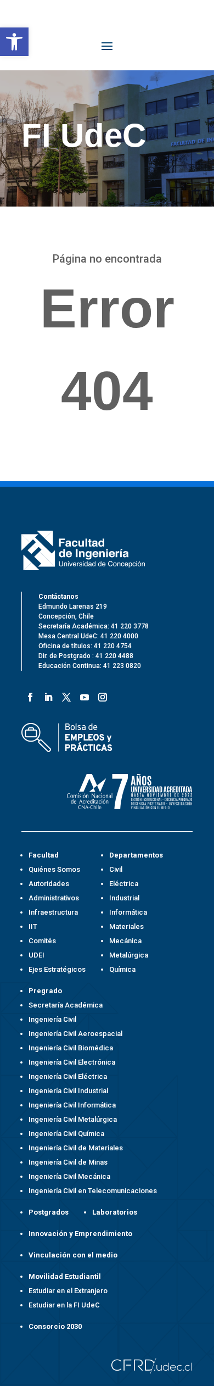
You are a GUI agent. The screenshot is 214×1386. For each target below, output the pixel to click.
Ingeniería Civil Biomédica (71, 1048)
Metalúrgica (128, 955)
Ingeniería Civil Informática (72, 1105)
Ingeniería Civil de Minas (68, 1162)
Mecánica (125, 941)
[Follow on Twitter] (64, 695)
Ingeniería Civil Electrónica (72, 1062)
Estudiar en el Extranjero (68, 1291)
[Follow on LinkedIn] (46, 695)
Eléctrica (123, 884)
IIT (33, 926)
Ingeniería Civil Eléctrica (68, 1076)
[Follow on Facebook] (28, 695)
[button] (14, 41)
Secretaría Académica (66, 1005)
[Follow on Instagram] (101, 695)
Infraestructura (53, 912)
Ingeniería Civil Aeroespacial (75, 1033)
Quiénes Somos (54, 869)
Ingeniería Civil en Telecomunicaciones (93, 1191)
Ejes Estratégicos (57, 969)
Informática (128, 912)
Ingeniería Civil (52, 1019)
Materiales (126, 926)
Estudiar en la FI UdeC (64, 1305)
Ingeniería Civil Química (66, 1133)
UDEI (36, 955)
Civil (115, 869)
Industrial (124, 898)
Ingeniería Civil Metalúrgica (73, 1119)
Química (122, 969)
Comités (42, 941)
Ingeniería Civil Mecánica (69, 1176)
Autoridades (49, 884)
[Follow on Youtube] (82, 695)
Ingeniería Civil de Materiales (76, 1148)
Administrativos (54, 898)
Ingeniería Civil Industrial (68, 1091)
